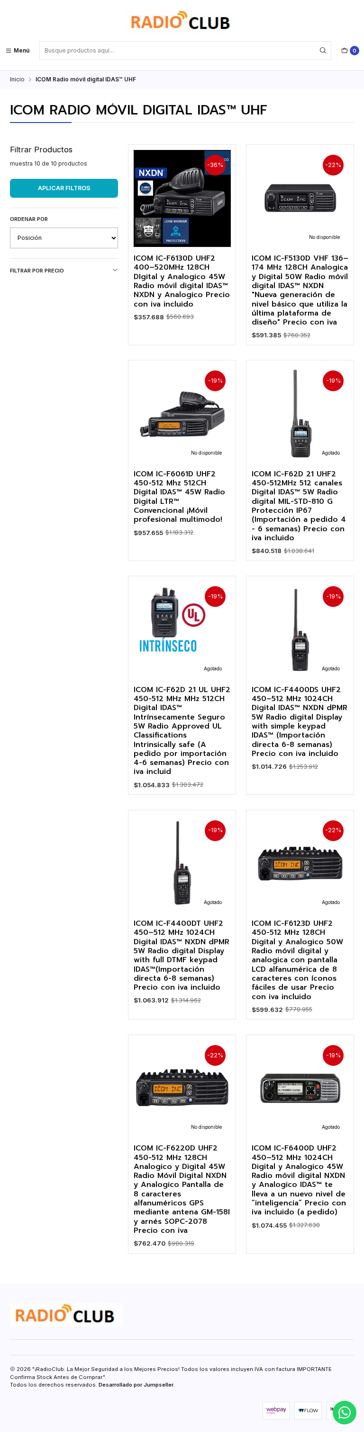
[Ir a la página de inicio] (182, 22)
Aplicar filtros (64, 188)
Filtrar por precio (37, 270)
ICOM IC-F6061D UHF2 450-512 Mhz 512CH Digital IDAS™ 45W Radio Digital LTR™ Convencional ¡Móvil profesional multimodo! (179, 497)
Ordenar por (29, 219)
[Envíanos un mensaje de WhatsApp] (344, 1412)
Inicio (17, 79)
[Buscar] (323, 50)
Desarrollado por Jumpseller (136, 1384)
